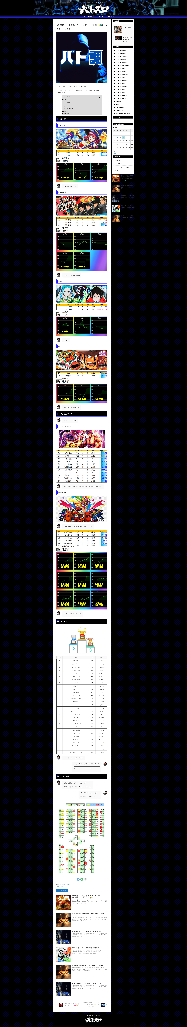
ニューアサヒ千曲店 (120, 83)
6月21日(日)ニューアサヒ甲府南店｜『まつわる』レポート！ (88, 983)
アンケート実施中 (127, 27)
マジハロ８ (67, 100)
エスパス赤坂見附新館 (121, 59)
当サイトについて (99, 16)
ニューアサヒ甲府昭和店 (121, 95)
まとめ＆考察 (66, 113)
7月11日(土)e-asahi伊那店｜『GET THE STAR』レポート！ (88, 965)
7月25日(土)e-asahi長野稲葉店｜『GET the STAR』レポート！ (127, 187)
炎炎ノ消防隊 (67, 102)
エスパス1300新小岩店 (121, 50)
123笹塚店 (118, 104)
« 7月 (114, 154)
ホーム (76, 16)
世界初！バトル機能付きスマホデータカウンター (127, 39)
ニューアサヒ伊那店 (120, 89)
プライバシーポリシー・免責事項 (121, 167)
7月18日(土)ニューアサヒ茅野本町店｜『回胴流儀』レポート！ (89, 948)
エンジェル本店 (119, 110)
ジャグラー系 (67, 110)
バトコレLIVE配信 (88, 16)
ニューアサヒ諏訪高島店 (121, 80)
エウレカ (66, 103)
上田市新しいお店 (65, 884)
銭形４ (66, 105)
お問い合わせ (111, 16)
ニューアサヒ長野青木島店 (122, 74)
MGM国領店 (118, 101)
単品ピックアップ (67, 107)
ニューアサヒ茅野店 (120, 77)
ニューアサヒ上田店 (120, 68)
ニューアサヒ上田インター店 (122, 65)
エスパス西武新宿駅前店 (121, 62)
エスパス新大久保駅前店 (121, 56)
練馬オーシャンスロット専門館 (123, 113)
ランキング (65, 111)
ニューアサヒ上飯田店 (121, 71)
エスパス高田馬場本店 (121, 53)
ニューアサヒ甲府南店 (121, 98)
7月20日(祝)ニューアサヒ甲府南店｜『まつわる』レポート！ (88, 931)
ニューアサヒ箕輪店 (120, 92)
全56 (59, 886)
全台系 (62, 886)
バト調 (59, 884)
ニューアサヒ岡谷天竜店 (121, 86)
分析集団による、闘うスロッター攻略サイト (93, 1015)
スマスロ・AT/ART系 (69, 108)
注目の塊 (65, 99)
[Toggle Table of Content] (98, 97)
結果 (70, 884)
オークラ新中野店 (120, 107)
